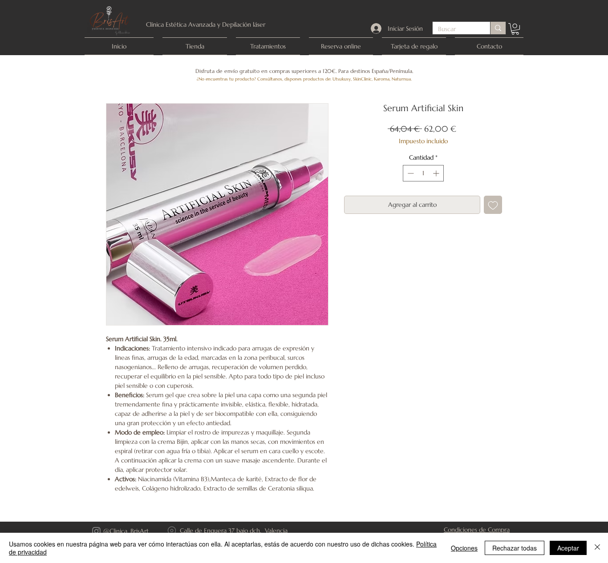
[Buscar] (498, 28)
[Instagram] (96, 531)
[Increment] (436, 173)
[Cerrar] (597, 548)
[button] (515, 29)
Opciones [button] (464, 547)
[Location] (171, 531)
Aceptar (568, 547)
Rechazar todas (514, 547)
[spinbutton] (423, 173)
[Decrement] (409, 173)
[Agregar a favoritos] (493, 205)
